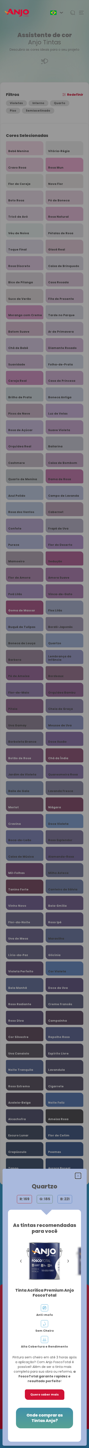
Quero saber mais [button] (44, 1394)
